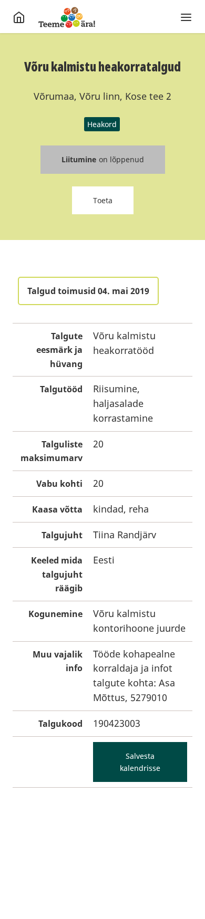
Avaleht (67, 17)
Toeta (102, 200)
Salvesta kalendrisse (140, 762)
